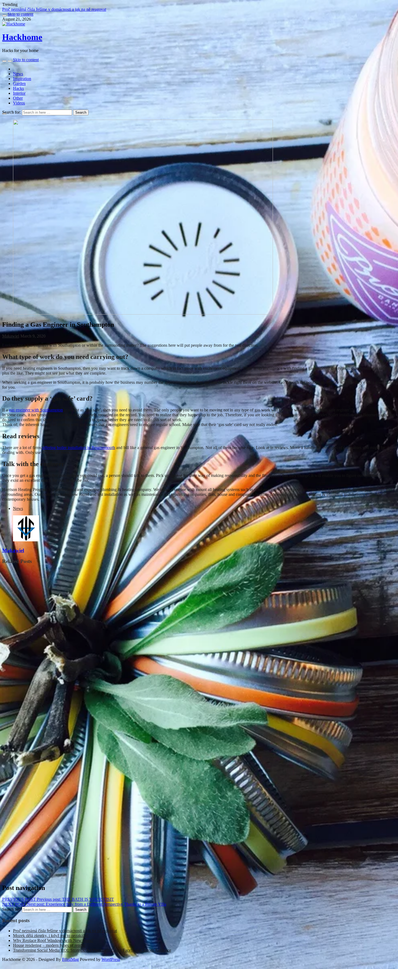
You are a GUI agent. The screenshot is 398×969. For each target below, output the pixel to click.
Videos (19, 103)
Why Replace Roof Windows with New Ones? (53, 940)
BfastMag (70, 959)
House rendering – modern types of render (49, 945)
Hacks (18, 88)
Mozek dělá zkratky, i (21, 9)
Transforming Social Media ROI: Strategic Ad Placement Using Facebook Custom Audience (92, 950)
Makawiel (10, 336)
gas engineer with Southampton (36, 410)
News (18, 73)
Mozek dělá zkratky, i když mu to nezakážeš (51, 935)
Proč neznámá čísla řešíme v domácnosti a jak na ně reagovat (65, 930)
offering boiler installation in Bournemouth (78, 447)
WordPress (111, 959)
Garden (19, 83)
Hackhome (22, 37)
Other (18, 98)
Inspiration (22, 78)
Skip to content (20, 14)
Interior (19, 93)
